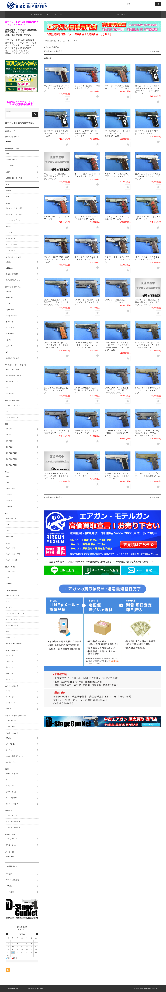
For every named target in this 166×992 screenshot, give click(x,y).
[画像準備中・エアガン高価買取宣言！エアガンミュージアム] (57, 161)
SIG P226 (9, 447)
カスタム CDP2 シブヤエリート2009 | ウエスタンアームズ (147, 176)
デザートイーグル (12, 625)
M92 (7, 153)
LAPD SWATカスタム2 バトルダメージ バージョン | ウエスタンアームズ (87, 345)
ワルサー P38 (10, 548)
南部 (7, 631)
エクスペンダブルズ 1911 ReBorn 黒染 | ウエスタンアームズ (86, 133)
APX (7, 197)
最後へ (158, 51)
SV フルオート (11, 394)
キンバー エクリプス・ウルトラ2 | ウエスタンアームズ (117, 259)
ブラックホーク (11, 720)
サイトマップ (121, 14)
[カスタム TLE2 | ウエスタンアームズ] (87, 461)
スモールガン (10, 637)
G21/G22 (9, 495)
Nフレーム (9, 655)
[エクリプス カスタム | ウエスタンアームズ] (117, 204)
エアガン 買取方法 (12, 880)
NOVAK (8, 340)
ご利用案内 (10, 866)
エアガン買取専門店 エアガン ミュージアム (44, 14)
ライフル (9, 780)
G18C (8, 483)
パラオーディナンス (13, 405)
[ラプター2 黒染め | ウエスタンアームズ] (87, 73)
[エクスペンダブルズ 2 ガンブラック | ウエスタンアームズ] (57, 119)
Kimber (8, 141)
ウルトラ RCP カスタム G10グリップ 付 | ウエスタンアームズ (57, 176)
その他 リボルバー (12, 762)
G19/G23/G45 (11, 489)
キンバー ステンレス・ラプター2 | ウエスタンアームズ (57, 88)
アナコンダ (10, 697)
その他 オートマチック (14, 643)
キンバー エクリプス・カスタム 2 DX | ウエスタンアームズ (57, 259)
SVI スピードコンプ (13, 382)
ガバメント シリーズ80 (14, 214)
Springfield (9, 298)
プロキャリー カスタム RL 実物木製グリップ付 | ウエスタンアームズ (147, 302)
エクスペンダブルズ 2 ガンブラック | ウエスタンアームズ (56, 133)
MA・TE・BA (10, 744)
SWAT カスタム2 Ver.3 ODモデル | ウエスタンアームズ (147, 390)
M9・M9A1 (10, 166)
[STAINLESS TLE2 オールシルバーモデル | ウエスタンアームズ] (117, 461)
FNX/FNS (9, 584)
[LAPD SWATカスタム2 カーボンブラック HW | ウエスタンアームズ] (148, 330)
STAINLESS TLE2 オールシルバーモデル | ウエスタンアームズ (117, 475)
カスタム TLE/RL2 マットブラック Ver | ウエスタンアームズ (56, 475)
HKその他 (9, 536)
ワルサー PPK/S (11, 560)
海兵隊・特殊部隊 (12, 274)
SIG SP (8, 435)
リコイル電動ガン (12, 815)
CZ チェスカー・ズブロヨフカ (16, 613)
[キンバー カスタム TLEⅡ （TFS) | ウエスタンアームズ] (117, 418)
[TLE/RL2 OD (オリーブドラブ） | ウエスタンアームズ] (148, 461)
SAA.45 (8, 709)
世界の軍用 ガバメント (14, 280)
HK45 (8, 530)
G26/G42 (9, 501)
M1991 (8, 226)
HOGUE (9, 304)
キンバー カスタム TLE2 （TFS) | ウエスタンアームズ (117, 433)
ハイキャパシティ (12, 417)
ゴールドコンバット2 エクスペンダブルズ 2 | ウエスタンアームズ (117, 133)
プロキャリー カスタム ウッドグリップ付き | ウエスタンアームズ (56, 345)
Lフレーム (9, 661)
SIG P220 (9, 441)
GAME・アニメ (11, 845)
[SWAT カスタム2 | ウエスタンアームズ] (87, 418)
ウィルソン (10, 322)
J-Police (9, 738)
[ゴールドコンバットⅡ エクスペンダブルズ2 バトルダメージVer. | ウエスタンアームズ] (148, 73)
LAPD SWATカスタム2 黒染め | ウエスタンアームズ (56, 390)
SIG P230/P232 (11, 459)
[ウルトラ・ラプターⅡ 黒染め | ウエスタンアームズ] (117, 73)
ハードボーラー (11, 316)
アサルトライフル (12, 774)
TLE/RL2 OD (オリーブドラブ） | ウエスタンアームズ (148, 475)
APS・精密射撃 (11, 798)
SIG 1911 (9, 429)
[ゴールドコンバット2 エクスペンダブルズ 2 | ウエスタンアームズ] (117, 119)
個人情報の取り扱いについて (16, 988)
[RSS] (8, 970)
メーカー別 (10, 856)
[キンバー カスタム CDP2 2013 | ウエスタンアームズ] (117, 161)
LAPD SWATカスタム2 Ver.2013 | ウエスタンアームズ (86, 390)
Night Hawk (10, 310)
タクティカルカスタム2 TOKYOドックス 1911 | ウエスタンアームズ (56, 302)
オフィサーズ (10, 238)
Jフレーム (9, 673)
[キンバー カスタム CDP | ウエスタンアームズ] (87, 161)
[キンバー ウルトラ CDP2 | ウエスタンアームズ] (87, 204)
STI (7, 411)
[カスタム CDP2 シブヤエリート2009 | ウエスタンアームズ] (148, 161)
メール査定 (10, 892)
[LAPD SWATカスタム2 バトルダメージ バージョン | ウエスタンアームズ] (87, 330)
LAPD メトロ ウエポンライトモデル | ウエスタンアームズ (86, 302)
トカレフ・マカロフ (13, 619)
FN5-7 (8, 578)
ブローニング (10, 572)
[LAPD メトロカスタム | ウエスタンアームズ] (117, 287)
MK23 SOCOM (11, 518)
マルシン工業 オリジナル (14, 756)
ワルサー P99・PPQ (13, 554)
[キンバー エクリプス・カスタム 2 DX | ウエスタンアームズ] (57, 244)
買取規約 (9, 874)
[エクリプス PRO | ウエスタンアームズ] (148, 204)
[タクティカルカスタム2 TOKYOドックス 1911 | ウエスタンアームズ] (57, 287)
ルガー (8, 601)
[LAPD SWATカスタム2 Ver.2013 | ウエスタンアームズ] (87, 375)
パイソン (9, 691)
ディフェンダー (11, 244)
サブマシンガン (11, 792)
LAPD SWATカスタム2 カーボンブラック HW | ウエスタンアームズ (147, 345)
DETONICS (10, 334)
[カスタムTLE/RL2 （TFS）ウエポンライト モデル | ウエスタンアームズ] (148, 418)
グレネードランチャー (13, 804)
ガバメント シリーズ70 (14, 208)
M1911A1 (9, 268)
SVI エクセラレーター (13, 376)
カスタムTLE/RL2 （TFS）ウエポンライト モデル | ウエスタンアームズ (147, 433)
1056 (7, 352)
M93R (8, 172)
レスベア (9, 346)
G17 (7, 477)
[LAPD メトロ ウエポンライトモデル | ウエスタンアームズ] (87, 287)
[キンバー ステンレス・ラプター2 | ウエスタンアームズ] (57, 73)
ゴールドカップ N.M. (13, 220)
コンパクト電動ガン (13, 827)
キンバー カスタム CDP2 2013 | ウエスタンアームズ (117, 176)
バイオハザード (11, 839)
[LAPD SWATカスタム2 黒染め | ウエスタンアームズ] (57, 375)
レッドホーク (10, 726)
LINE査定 (9, 886)
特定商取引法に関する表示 (35, 988)
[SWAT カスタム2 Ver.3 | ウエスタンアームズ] (57, 418)
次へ (153, 51)
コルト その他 (11, 250)
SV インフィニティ (12, 369)
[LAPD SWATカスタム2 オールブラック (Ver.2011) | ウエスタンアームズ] (117, 375)
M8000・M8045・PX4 (14, 178)
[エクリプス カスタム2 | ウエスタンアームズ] (87, 244)
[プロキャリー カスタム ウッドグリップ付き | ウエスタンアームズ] (57, 330)
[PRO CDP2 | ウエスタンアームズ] (57, 204)
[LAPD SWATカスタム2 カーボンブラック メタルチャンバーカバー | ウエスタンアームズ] (117, 330)
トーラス (9, 750)
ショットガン (10, 786)
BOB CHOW (10, 328)
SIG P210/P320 (11, 465)
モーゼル (9, 607)
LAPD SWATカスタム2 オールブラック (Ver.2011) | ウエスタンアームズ (117, 390)
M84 (7, 184)
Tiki (7, 388)
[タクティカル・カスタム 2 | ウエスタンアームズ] (148, 244)
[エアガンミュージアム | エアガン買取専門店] (27, 9)
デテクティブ (10, 703)
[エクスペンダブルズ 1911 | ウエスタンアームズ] (148, 119)
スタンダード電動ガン (13, 821)
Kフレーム (9, 667)
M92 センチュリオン (13, 159)
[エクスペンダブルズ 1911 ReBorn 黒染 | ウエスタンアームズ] (87, 119)
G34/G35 (9, 507)
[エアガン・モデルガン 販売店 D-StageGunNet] (22, 919)
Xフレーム (9, 679)
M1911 (8, 262)
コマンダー (10, 232)
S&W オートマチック (13, 595)
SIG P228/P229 (11, 453)
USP (7, 524)
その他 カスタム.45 (12, 358)
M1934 (8, 190)
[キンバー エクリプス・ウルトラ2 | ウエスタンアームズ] (117, 244)
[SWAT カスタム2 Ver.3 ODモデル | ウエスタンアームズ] (148, 375)
